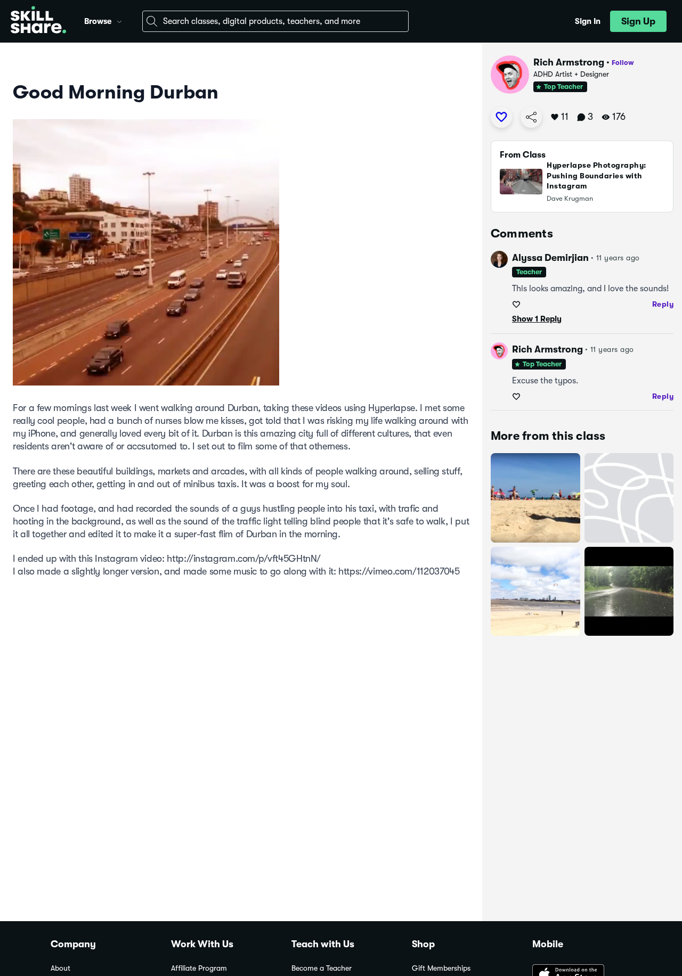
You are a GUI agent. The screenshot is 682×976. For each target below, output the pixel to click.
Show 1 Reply (537, 319)
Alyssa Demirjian (550, 257)
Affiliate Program (199, 968)
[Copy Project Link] (531, 117)
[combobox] (275, 21)
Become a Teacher (321, 968)
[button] (119, 20)
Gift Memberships (441, 968)
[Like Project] (501, 117)
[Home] (38, 21)
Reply (663, 304)
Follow (623, 63)
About (60, 968)
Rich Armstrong (568, 62)
